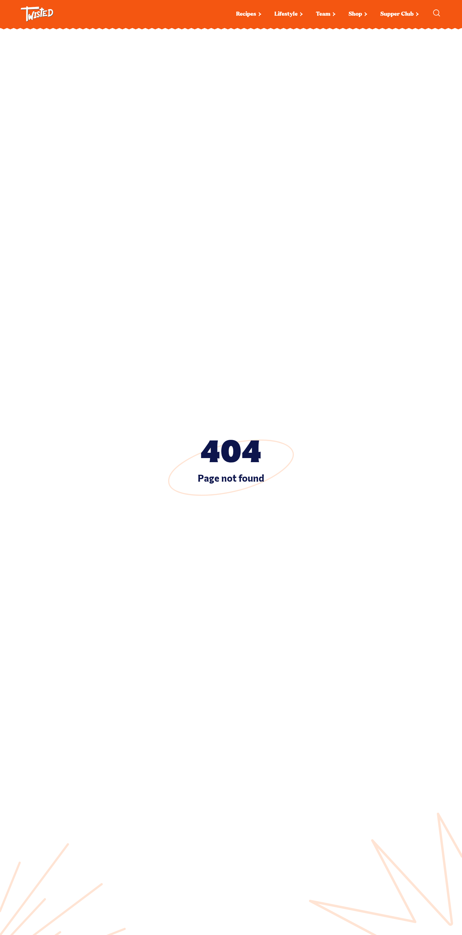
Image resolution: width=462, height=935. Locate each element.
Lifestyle (286, 14)
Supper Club (397, 14)
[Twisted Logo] (37, 14)
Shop (355, 14)
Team (323, 14)
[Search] (436, 13)
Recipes (246, 14)
